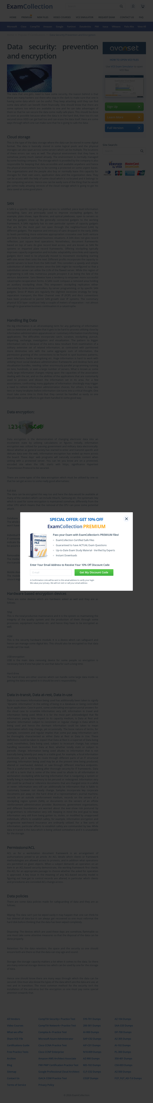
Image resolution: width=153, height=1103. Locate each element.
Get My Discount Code (94, 572)
